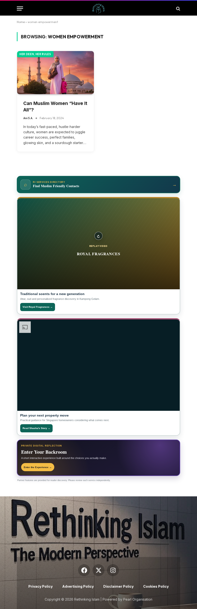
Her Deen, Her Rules (35, 54)
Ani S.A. (28, 118)
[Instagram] (113, 570)
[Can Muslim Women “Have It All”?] (55, 72)
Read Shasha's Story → (36, 428)
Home (21, 22)
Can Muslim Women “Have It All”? (55, 107)
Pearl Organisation (137, 599)
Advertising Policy (78, 586)
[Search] (177, 8)
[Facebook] (84, 570)
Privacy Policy (40, 586)
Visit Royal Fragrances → (38, 307)
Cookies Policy (156, 586)
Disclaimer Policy (118, 586)
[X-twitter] (98, 570)
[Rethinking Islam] (98, 8)
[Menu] (20, 8)
